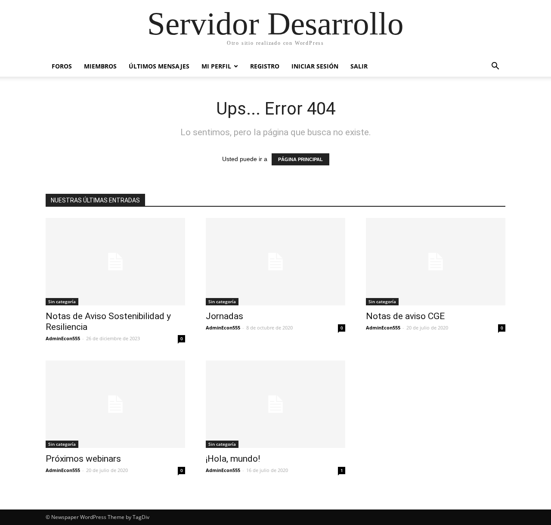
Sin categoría (62, 301)
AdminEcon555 (63, 338)
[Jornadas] (275, 261)
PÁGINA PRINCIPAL (300, 159)
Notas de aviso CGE (405, 316)
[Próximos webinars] (115, 404)
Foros (62, 66)
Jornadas (224, 316)
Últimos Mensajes (159, 66)
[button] (495, 67)
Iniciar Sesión (314, 66)
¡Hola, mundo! (233, 459)
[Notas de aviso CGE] (435, 261)
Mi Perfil (216, 66)
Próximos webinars (83, 459)
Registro (264, 66)
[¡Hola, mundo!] (275, 404)
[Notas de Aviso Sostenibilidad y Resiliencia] (115, 261)
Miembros (100, 66)
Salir (359, 66)
